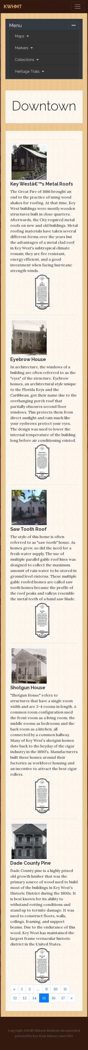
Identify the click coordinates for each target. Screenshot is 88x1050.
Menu (15, 25)
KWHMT (13, 6)
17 (63, 998)
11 (65, 989)
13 (25, 998)
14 (34, 998)
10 (55, 989)
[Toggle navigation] (77, 6)
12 (15, 998)
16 (53, 998)
